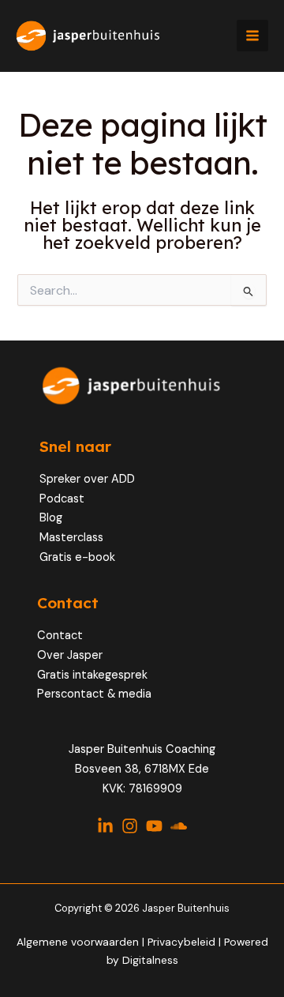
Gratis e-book (77, 557)
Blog (50, 517)
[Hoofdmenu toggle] (252, 35)
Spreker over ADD (87, 479)
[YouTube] (154, 826)
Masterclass (71, 537)
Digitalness (150, 960)
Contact (60, 635)
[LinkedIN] (105, 826)
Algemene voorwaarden (78, 942)
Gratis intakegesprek (92, 675)
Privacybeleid (183, 942)
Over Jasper (70, 655)
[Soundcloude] (178, 826)
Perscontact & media (94, 694)
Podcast (61, 498)
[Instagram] (129, 826)
